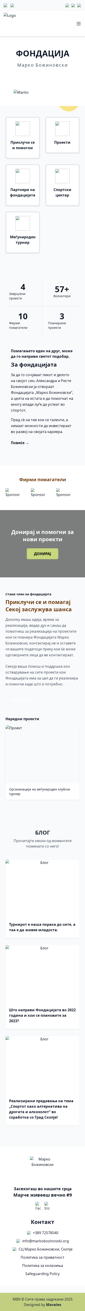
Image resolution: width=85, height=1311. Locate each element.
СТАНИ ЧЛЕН (22, 699)
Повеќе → (20, 442)
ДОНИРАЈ (42, 553)
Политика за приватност (42, 1257)
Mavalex (53, 1304)
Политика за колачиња (42, 1265)
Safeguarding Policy (42, 1273)
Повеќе (42, 77)
